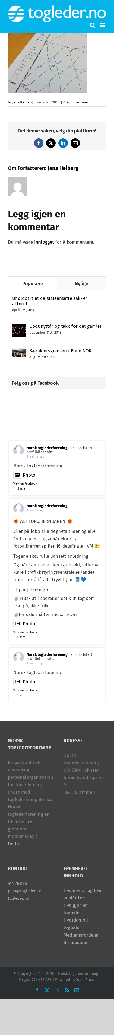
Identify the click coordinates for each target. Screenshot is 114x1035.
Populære (32, 284)
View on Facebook (25, 483)
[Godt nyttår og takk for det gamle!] (19, 327)
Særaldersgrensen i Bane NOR (60, 351)
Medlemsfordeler (81, 935)
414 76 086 (17, 883)
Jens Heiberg (22, 102)
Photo (29, 475)
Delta (13, 844)
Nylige (81, 284)
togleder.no (18, 898)
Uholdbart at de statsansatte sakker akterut (49, 301)
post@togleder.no (24, 891)
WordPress (85, 979)
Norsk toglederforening (47, 448)
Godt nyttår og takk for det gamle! (65, 326)
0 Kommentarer (75, 102)
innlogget (44, 242)
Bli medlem (75, 942)
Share (21, 488)
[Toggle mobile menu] (103, 25)
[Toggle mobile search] (92, 25)
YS (29, 821)
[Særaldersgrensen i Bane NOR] (19, 351)
